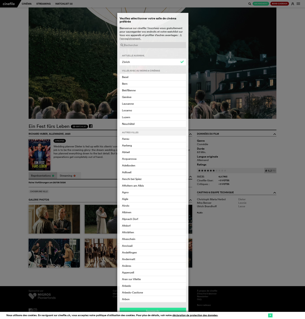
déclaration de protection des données (194, 315)
